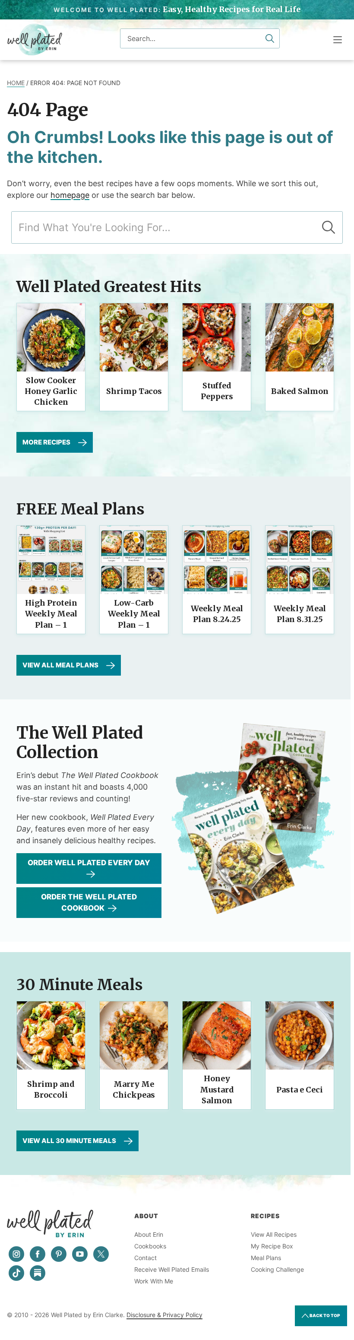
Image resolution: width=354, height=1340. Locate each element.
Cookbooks (150, 1246)
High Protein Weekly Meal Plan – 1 (51, 613)
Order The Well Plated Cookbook (89, 902)
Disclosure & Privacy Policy (164, 1314)
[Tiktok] (16, 1273)
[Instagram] (16, 1254)
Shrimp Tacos (134, 391)
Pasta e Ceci (299, 1090)
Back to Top (324, 1315)
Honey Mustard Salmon (217, 1089)
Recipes (265, 1215)
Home (16, 82)
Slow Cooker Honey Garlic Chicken (51, 391)
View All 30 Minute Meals (69, 1141)
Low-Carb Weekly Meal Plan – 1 (134, 613)
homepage (70, 195)
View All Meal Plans (60, 665)
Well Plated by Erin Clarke (35, 40)
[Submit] (269, 38)
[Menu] (337, 39)
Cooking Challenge (277, 1269)
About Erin (148, 1234)
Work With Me (153, 1281)
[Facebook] (37, 1254)
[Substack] (37, 1273)
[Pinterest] (58, 1254)
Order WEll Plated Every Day (89, 862)
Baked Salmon (300, 391)
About (146, 1215)
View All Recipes (274, 1234)
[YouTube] (80, 1254)
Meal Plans (266, 1257)
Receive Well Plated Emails (171, 1269)
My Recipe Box (272, 1246)
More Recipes (46, 442)
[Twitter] (101, 1254)
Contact (145, 1257)
